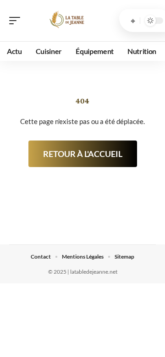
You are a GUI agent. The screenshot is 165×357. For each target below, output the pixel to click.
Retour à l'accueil (82, 154)
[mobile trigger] (17, 20)
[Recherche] (133, 20)
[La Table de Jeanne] (66, 20)
